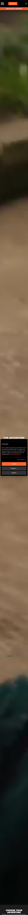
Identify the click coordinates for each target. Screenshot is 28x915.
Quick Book (12, 3)
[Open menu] (26, 3)
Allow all (14, 463)
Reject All (14, 472)
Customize (13, 468)
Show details (21, 459)
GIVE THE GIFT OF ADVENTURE (14, 8)
